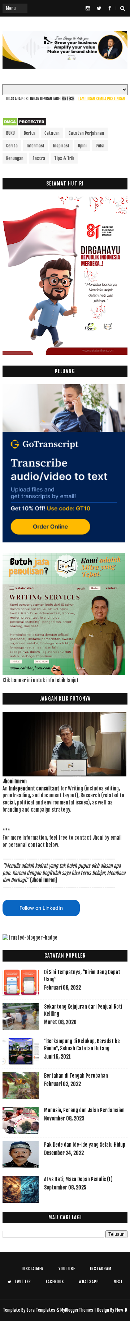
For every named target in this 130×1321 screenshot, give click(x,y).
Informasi (35, 145)
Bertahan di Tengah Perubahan (76, 1076)
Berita (29, 133)
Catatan (52, 133)
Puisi (100, 145)
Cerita (12, 145)
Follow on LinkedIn (41, 908)
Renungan (14, 158)
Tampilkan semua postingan (101, 98)
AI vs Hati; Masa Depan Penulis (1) (78, 1179)
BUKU (10, 133)
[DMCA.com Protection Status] (24, 124)
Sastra (38, 158)
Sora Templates (40, 1310)
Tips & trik (64, 158)
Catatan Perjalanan (86, 133)
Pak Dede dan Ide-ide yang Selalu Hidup (84, 1145)
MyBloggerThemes (76, 1310)
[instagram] (87, 8)
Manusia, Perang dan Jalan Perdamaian (84, 1110)
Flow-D (121, 1310)
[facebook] (110, 8)
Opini (82, 145)
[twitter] (99, 8)
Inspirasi (61, 145)
